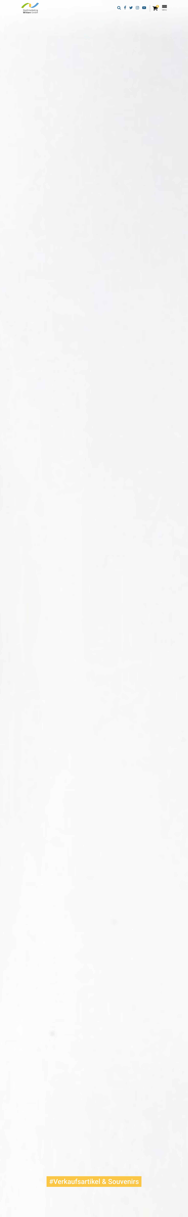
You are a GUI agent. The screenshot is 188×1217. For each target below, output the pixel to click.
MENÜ (164, 10)
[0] (156, 9)
